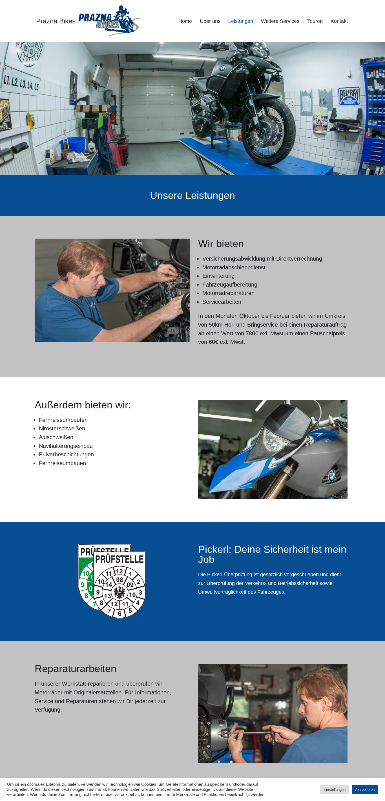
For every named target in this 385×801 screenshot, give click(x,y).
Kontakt (339, 21)
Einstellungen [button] (335, 789)
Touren (315, 21)
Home (185, 21)
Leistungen (240, 21)
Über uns (210, 21)
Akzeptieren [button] (365, 789)
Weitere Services (280, 21)
